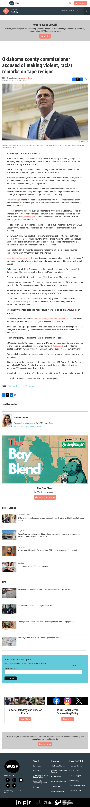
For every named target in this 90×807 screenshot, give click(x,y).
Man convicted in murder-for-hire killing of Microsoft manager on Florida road (47, 550)
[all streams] (87, 11)
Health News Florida (24, 515)
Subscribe (45, 36)
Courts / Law (21, 547)
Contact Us (37, 766)
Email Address (11, 668)
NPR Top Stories (28, 386)
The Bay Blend (45, 488)
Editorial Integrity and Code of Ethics (25, 711)
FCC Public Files (56, 776)
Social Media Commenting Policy (40, 782)
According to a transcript (17, 258)
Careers (36, 787)
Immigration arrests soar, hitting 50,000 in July (35, 606)
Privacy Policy (74, 781)
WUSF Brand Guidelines (77, 786)
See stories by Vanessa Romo (27, 426)
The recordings (13, 200)
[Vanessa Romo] (7, 420)
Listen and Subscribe (45, 497)
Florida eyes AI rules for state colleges (33, 566)
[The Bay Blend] (45, 459)
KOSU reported (56, 346)
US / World (13, 386)
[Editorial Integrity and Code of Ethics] (24, 701)
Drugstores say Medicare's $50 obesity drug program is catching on (44, 589)
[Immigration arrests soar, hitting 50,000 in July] (9, 609)
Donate (81, 3)
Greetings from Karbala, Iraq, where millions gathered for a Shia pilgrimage (46, 622)
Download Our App (75, 771)
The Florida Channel (58, 766)
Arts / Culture (22, 531)
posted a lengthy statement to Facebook (51, 319)
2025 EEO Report (57, 786)
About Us (36, 761)
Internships (55, 761)
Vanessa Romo (26, 78)
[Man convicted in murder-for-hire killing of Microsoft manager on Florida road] (9, 551)
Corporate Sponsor (76, 766)
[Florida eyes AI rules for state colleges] (9, 567)
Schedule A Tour (75, 790)
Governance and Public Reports (59, 771)
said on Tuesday (21, 301)
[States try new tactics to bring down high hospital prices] (9, 641)
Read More (25, 719)
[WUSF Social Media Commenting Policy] (67, 701)
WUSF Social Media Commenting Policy (68, 711)
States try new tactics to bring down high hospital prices (39, 638)
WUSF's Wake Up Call (45, 24)
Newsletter (37, 771)
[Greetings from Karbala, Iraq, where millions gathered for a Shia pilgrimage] (9, 625)
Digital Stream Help (58, 791)
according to (29, 217)
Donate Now (45, 744)
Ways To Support (75, 776)
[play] (6, 11)
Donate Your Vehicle (76, 761)
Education (21, 563)
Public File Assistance (58, 781)
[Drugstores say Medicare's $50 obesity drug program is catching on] (9, 593)
